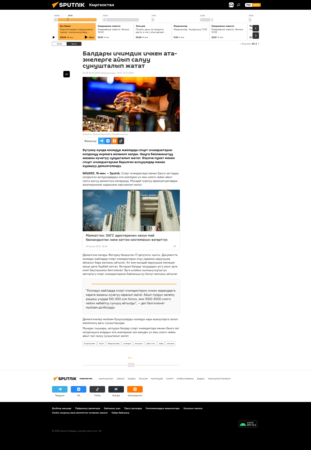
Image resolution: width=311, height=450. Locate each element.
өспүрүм (139, 343)
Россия (143, 378)
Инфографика (185, 378)
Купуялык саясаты (193, 408)
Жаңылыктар (114, 343)
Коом (101, 343)
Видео (201, 378)
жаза (161, 343)
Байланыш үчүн (112, 408)
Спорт (169, 378)
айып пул (151, 343)
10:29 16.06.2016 (91, 72)
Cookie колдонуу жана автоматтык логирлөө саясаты (80, 412)
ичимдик (127, 343)
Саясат (120, 378)
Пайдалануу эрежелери (87, 408)
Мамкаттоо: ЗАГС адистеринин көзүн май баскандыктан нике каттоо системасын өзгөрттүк (126, 237)
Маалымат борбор (219, 378)
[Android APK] (248, 424)
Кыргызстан (89, 343)
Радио (132, 378)
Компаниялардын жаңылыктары (163, 408)
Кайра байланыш (120, 412)
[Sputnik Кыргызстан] (69, 8)
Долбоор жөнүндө (61, 408)
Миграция (157, 378)
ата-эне (170, 343)
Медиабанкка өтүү (120, 134)
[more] (175, 246)
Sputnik (88, 134)
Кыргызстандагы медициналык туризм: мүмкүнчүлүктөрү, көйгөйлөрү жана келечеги (76, 32)
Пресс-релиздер (133, 408)
